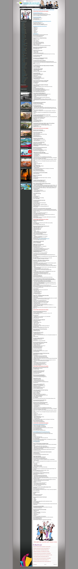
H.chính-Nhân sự (23, 48)
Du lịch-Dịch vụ (23, 39)
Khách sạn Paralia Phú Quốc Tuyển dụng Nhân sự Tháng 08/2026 (42, 558)
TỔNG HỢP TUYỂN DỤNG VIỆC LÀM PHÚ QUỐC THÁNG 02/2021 (43, 9)
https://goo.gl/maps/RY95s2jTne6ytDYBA (43, 238)
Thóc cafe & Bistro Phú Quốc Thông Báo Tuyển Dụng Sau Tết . (42, 21)
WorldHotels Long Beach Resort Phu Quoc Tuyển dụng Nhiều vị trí (42, 561)
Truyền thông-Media (24, 74)
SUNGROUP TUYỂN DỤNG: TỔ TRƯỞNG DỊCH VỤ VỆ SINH (41, 551)
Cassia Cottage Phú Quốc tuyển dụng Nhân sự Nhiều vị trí (41, 556)
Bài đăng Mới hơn (35, 564)
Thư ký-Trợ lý (23, 71)
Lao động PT (23, 55)
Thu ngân (23, 70)
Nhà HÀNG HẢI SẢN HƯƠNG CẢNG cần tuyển (40, 26)
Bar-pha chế (23, 27)
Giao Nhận (23, 44)
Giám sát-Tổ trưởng (24, 43)
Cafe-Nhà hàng (23, 33)
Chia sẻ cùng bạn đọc (30, 7)
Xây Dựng (23, 81)
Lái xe (22, 54)
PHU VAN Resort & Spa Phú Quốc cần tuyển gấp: (40, 424)
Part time (23, 60)
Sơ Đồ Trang (24, 7)
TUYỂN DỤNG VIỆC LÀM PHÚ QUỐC (31, 3)
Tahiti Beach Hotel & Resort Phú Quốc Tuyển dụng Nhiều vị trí (41, 548)
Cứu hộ (22, 38)
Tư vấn (22, 76)
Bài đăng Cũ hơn (55, 564)
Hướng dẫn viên (23, 50)
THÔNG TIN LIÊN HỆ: (37, 7)
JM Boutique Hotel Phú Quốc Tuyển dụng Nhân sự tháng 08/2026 (42, 553)
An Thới (22, 23)
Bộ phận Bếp (23, 29)
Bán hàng (23, 24)
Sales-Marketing (23, 64)
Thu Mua (23, 69)
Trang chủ (45, 564)
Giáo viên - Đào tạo (24, 45)
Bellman (22, 28)
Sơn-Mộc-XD (23, 65)
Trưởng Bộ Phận (23, 75)
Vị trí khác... (23, 80)
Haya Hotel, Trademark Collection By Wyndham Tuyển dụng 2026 (41, 546)
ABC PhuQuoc (23, 22)
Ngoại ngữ (23, 59)
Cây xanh (23, 34)
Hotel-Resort (23, 49)
